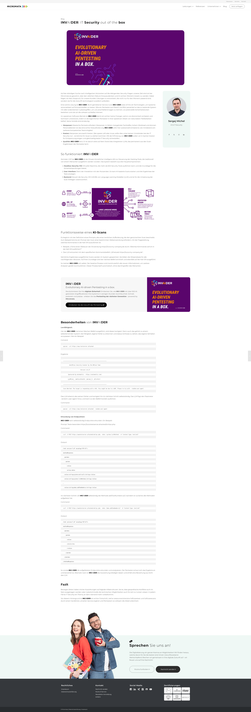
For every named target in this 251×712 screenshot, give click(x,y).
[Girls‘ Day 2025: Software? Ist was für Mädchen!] (1, 356)
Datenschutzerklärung (69, 692)
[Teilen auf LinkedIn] (183, 134)
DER (119, 105)
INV (114, 105)
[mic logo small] (17, 6)
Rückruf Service (100, 692)
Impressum (65, 689)
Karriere (237, 1)
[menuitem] (229, 1)
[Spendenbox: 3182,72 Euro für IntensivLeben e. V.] (249, 356)
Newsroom (229, 1)
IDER (89, 598)
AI (83, 105)
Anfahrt (98, 697)
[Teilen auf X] (174, 134)
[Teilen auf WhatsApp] (178, 134)
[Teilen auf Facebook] (169, 134)
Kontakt (243, 1)
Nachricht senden (101, 689)
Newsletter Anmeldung (103, 694)
